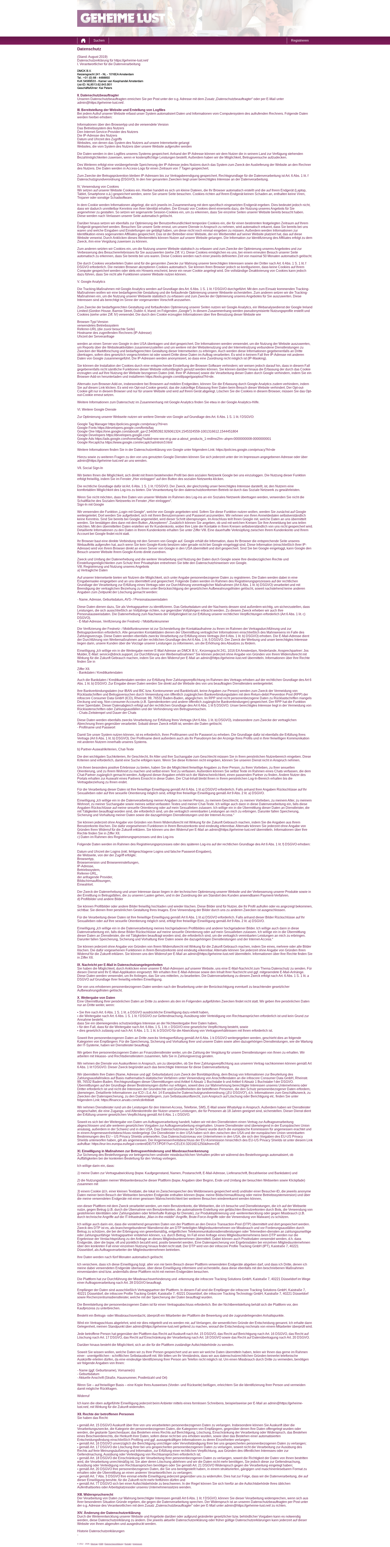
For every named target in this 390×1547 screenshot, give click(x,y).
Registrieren (300, 40)
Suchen (99, 40)
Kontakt (128, 1544)
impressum (137, 1544)
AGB (101, 1544)
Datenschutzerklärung (114, 1544)
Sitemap (94, 1544)
